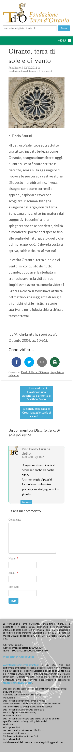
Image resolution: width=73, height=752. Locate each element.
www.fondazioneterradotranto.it (21, 664)
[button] (62, 40)
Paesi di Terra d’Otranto (35, 372)
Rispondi (26, 502)
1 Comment (45, 71)
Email (13, 572)
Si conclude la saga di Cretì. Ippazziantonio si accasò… (36, 412)
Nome (13, 558)
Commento (15, 519)
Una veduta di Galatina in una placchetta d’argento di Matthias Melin (36, 393)
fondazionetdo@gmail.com (17, 682)
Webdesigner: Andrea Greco (18, 656)
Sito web (14, 586)
